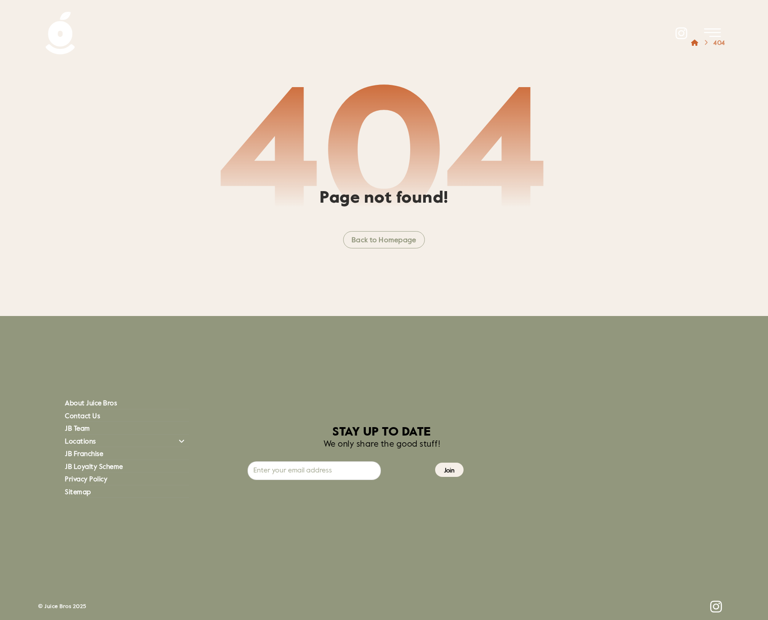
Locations (80, 441)
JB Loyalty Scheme (94, 467)
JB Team (77, 428)
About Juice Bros (91, 403)
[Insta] (681, 33)
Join (449, 471)
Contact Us (82, 416)
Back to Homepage (384, 240)
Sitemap (78, 492)
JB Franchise (84, 454)
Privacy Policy (86, 479)
